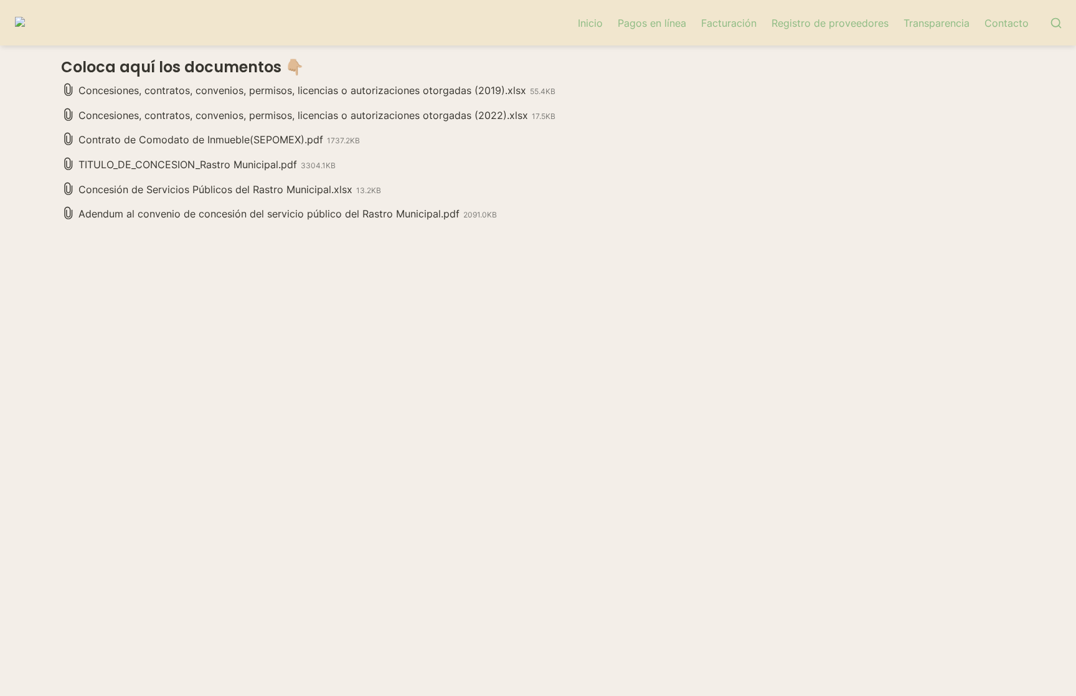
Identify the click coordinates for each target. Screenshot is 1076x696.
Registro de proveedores (830, 23)
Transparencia (937, 23)
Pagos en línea (652, 23)
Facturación (729, 23)
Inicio (590, 23)
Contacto (1006, 23)
